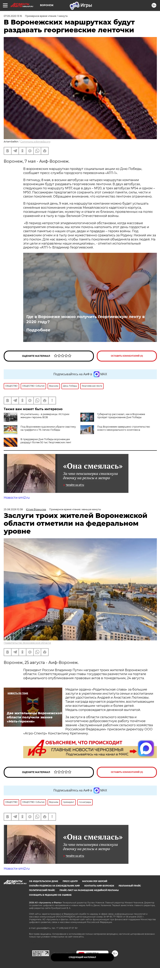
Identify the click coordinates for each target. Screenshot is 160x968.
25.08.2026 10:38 (13, 509)
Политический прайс (42, 890)
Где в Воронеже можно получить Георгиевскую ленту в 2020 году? (85, 319)
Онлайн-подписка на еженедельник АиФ (54, 886)
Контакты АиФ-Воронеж (99, 886)
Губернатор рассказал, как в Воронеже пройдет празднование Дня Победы (121, 416)
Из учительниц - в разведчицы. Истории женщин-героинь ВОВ (44, 416)
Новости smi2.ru (17, 497)
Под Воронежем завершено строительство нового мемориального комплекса (123, 428)
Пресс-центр (70, 881)
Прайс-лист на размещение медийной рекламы (89, 890)
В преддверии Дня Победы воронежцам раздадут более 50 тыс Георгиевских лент (45, 441)
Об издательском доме (43, 881)
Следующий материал (82, 957)
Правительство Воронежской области (27, 642)
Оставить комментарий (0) (127, 356)
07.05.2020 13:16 (13, 16)
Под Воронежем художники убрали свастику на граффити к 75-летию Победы (48, 428)
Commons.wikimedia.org (35, 141)
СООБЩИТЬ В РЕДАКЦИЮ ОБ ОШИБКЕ (50, 895)
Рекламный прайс (130, 886)
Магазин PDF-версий (94, 881)
